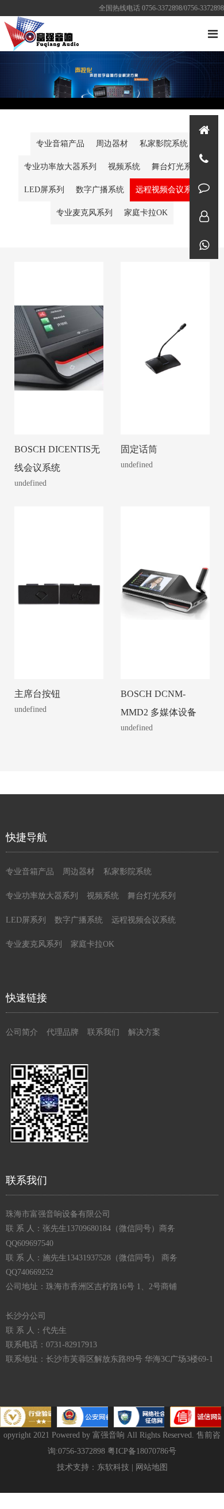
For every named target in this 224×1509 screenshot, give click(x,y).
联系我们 (103, 1032)
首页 (204, 129)
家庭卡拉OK (146, 212)
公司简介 (22, 1032)
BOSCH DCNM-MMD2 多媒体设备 (158, 703)
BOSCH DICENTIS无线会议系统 (57, 458)
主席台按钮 (37, 694)
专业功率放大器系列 (60, 166)
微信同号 (204, 244)
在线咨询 (204, 215)
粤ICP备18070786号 (141, 1451)
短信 (204, 187)
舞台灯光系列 (176, 166)
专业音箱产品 (60, 143)
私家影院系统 (164, 143)
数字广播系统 (100, 189)
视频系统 (124, 166)
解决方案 (144, 1032)
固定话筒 (139, 449)
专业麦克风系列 (84, 212)
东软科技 (113, 1467)
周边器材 (112, 143)
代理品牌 (63, 1032)
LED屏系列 (44, 189)
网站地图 (152, 1467)
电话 (204, 158)
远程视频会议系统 (168, 189)
